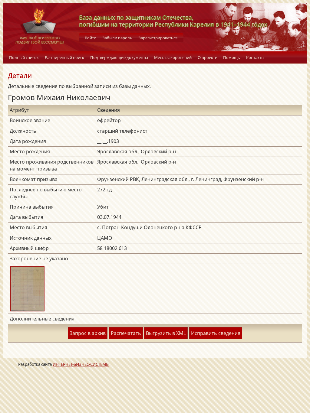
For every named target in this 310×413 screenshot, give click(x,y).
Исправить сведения (215, 333)
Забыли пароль (117, 38)
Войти (90, 38)
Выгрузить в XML (166, 333)
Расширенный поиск (64, 57)
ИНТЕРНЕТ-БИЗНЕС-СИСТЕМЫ (81, 364)
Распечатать (126, 333)
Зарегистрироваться (157, 38)
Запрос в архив (88, 333)
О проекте (207, 57)
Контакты (255, 57)
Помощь (231, 57)
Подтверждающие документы (119, 57)
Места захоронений (173, 57)
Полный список (24, 57)
